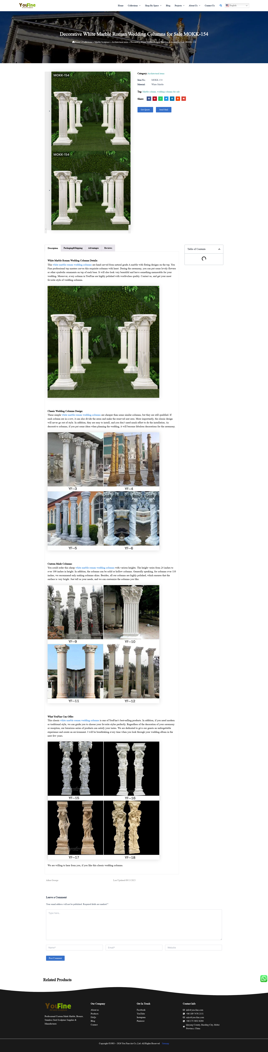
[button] (139, 5)
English (232, 5)
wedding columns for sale (168, 91)
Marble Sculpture (102, 42)
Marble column (149, 91)
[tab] (53, 248)
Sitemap (165, 1043)
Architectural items (120, 42)
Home (77, 42)
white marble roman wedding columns (72, 264)
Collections (87, 42)
